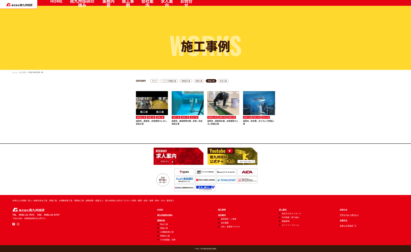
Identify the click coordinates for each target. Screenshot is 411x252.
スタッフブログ (346, 225)
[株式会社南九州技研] (18, 4)
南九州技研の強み (165, 215)
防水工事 (223, 81)
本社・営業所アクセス (230, 226)
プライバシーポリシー (349, 215)
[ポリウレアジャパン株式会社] (205, 179)
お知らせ (343, 209)
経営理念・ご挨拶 (228, 218)
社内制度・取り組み (290, 217)
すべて (154, 81)
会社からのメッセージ (291, 213)
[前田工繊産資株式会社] (184, 187)
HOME (160, 209)
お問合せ (343, 220)
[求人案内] (178, 156)
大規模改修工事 (167, 232)
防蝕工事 (211, 81)
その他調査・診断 (168, 239)
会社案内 (222, 215)
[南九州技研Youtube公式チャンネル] (232, 156)
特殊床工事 (186, 81)
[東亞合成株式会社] (226, 179)
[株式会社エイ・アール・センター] (226, 172)
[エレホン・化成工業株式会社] (205, 187)
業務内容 (161, 220)
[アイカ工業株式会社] (247, 172)
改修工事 (198, 81)
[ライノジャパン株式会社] (205, 172)
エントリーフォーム (290, 225)
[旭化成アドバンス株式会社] (184, 179)
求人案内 (283, 209)
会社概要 (225, 222)
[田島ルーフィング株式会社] (184, 172)
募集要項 (286, 221)
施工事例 (222, 209)
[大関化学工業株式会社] (247, 179)
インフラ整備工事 (169, 81)
